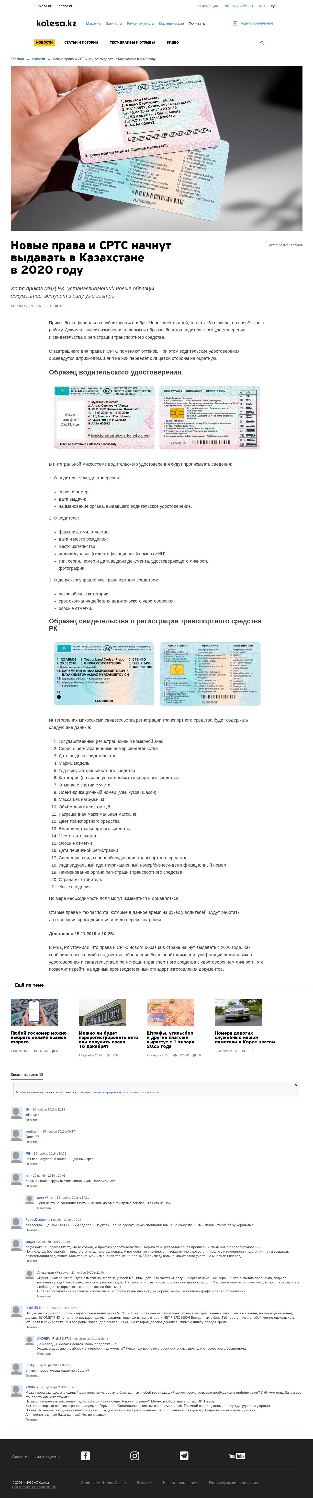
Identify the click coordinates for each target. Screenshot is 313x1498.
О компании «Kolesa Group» (103, 1483)
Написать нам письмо (180, 1483)
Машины (93, 23)
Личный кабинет (239, 5)
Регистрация (207, 5)
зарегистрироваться (109, 1092)
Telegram (184, 1455)
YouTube (237, 1455)
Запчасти (114, 23)
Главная (17, 59)
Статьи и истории (81, 43)
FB (85, 1455)
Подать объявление (256, 23)
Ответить (32, 1120)
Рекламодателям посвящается (234, 1483)
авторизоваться (145, 1092)
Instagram (134, 1455)
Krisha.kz (65, 6)
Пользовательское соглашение (34, 1487)
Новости (44, 43)
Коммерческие (171, 23)
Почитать (197, 23)
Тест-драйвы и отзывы (132, 43)
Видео (173, 43)
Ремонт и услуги (140, 23)
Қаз (262, 5)
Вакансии (144, 1483)
